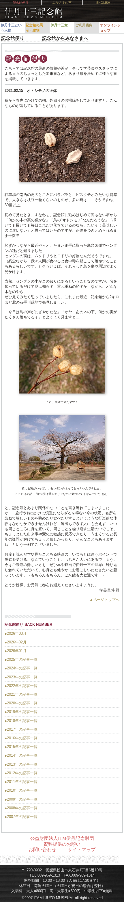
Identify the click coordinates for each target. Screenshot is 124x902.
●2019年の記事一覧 (21, 712)
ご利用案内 (84, 25)
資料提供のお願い (62, 844)
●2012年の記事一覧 (21, 773)
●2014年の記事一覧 (21, 755)
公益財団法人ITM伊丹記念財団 (62, 838)
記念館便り (21, 2)
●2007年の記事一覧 (21, 816)
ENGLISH (103, 2)
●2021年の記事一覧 (21, 694)
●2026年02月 (16, 642)
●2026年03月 (16, 633)
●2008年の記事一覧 (21, 808)
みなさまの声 (62, 2)
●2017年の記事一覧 (21, 729)
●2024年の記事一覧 (21, 668)
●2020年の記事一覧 (21, 703)
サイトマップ (81, 849)
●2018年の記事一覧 (21, 721)
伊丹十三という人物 (11, 27)
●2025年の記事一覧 (21, 659)
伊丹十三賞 (59, 25)
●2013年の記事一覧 (21, 764)
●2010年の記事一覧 (21, 790)
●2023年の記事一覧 (21, 677)
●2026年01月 (16, 651)
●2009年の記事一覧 (21, 799)
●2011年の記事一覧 (21, 781)
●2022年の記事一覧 (21, 686)
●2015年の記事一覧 (21, 747)
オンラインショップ (110, 27)
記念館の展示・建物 (34, 27)
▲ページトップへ (104, 599)
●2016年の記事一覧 (21, 738)
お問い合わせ (42, 849)
